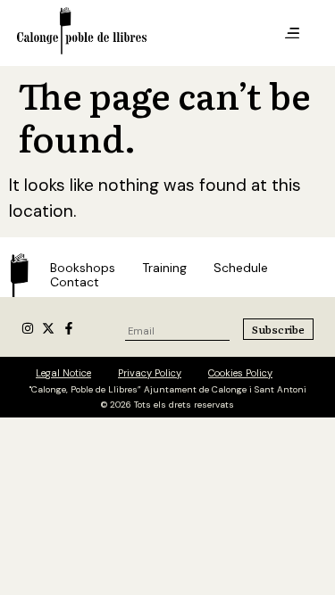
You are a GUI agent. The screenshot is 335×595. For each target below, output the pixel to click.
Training (164, 267)
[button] (292, 34)
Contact (74, 282)
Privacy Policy (149, 373)
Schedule (241, 267)
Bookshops (82, 267)
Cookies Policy (240, 373)
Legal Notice (63, 373)
